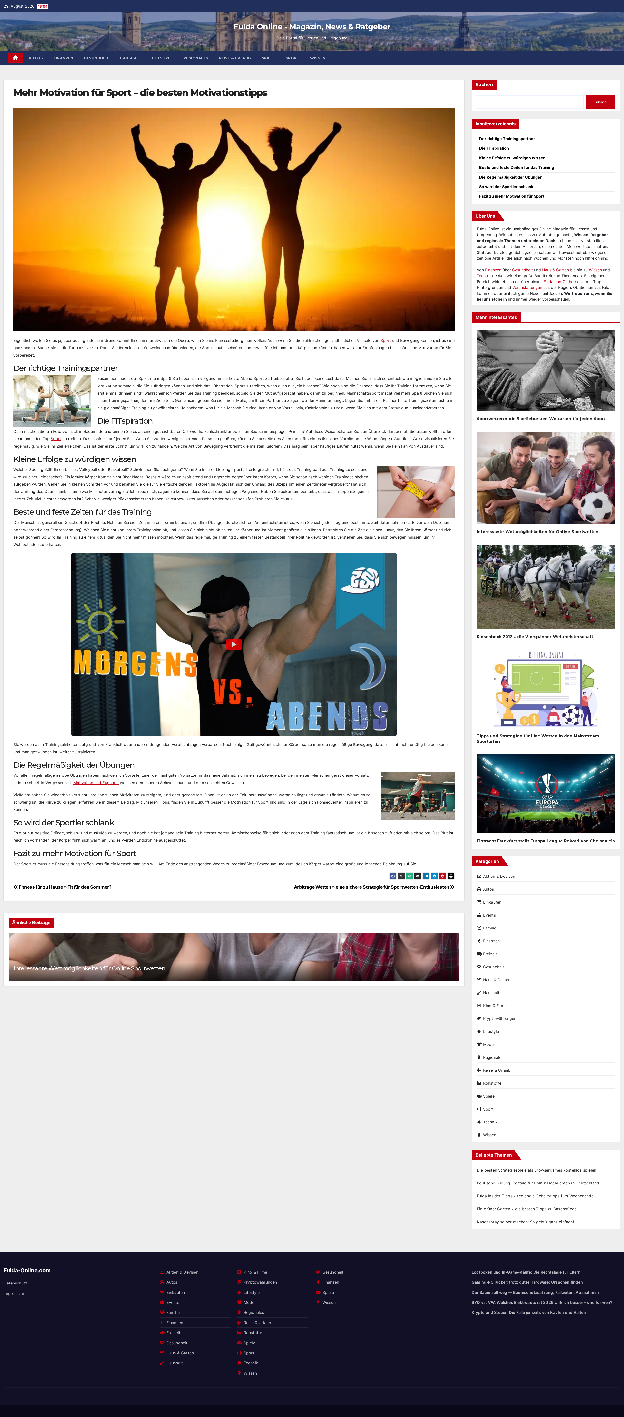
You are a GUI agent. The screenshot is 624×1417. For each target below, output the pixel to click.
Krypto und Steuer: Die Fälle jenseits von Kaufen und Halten (529, 1312)
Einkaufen (492, 902)
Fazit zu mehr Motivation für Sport (511, 196)
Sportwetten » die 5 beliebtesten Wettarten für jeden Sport (541, 419)
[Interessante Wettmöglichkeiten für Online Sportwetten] (546, 480)
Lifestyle (162, 58)
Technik (484, 275)
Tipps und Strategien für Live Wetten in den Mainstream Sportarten (538, 739)
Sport (293, 58)
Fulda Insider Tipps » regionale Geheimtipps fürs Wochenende (535, 1195)
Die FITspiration (494, 148)
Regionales (196, 58)
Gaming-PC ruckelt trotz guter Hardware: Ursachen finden (527, 1282)
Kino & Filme (495, 1005)
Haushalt (130, 58)
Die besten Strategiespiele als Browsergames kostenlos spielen (536, 1170)
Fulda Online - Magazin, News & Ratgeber (312, 26)
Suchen (484, 84)
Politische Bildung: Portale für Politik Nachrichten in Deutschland (538, 1183)
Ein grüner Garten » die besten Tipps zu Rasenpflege (527, 1208)
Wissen (317, 58)
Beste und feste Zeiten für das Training (516, 167)
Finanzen (63, 58)
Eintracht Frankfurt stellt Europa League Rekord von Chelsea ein (546, 841)
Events (489, 915)
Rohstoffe (492, 1083)
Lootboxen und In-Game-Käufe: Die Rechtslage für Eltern (526, 1272)
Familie (489, 928)
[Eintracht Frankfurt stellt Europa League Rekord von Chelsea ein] (546, 795)
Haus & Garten (555, 269)
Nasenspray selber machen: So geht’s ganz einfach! (525, 1221)
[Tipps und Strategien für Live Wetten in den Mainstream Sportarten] (546, 691)
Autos (36, 58)
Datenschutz (15, 1283)
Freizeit (490, 953)
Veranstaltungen (527, 287)
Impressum (14, 1293)
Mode (488, 1044)
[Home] (15, 58)
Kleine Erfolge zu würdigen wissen (512, 157)
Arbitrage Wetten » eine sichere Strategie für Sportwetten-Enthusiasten (372, 887)
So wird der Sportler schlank (506, 186)
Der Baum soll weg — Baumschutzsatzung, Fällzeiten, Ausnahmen (535, 1292)
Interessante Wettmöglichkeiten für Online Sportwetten (89, 968)
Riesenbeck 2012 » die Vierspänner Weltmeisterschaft (535, 636)
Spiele (268, 58)
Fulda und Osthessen (563, 281)
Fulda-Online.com (27, 1270)
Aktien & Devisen (499, 876)
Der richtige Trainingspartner (507, 138)
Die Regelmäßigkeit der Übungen (511, 177)
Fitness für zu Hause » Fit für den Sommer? (65, 887)
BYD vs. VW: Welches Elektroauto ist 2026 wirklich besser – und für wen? (542, 1302)
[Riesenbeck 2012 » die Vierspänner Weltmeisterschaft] (546, 589)
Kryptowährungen (500, 1018)
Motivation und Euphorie (96, 782)
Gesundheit (96, 58)
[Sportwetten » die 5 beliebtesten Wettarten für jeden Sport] (546, 372)
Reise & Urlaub (235, 58)
